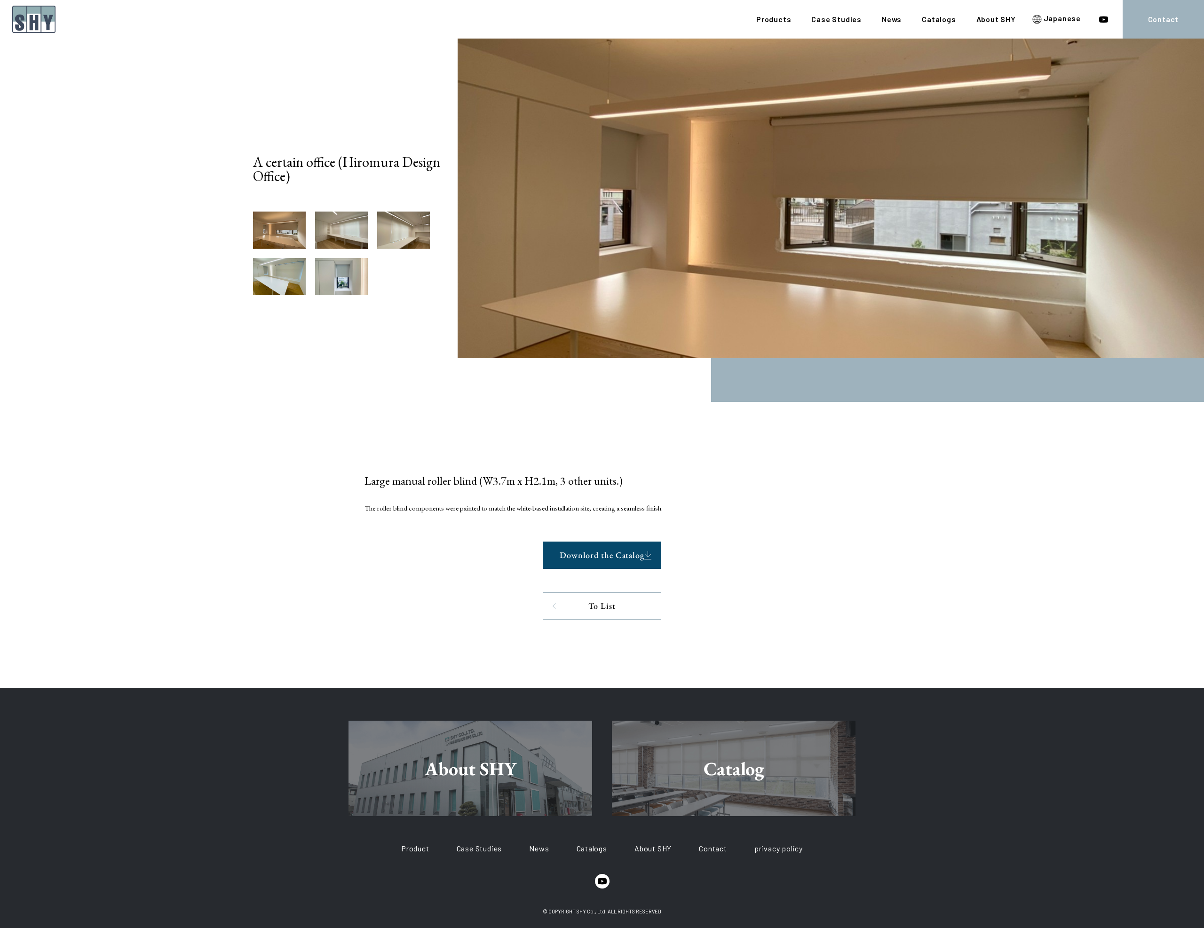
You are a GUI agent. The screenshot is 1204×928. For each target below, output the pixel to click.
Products (773, 19)
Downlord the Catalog (602, 555)
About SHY (996, 19)
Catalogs (939, 19)
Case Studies (836, 19)
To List (601, 605)
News (892, 19)
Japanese (1061, 19)
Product (415, 848)
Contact (1163, 19)
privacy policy (778, 848)
